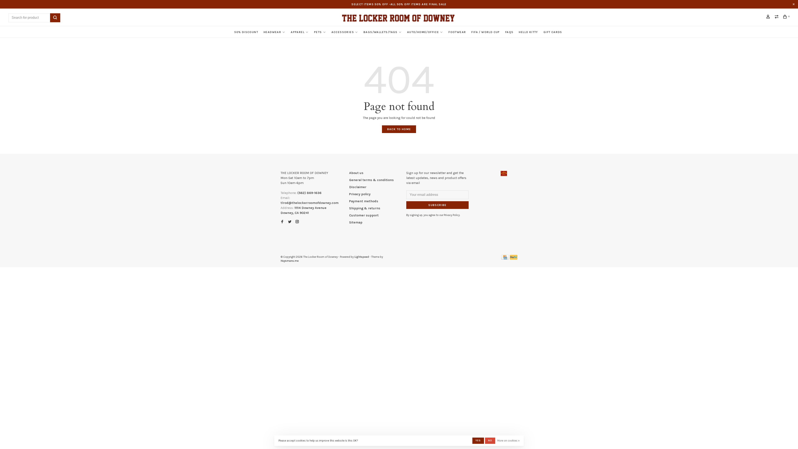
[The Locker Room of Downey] (504, 173)
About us (356, 173)
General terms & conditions (371, 180)
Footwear (457, 32)
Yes (478, 440)
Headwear (272, 32)
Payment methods (363, 201)
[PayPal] (513, 258)
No (490, 440)
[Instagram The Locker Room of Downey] (297, 222)
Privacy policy (360, 194)
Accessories (342, 32)
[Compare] (777, 17)
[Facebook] (282, 222)
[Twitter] (289, 222)
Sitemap (355, 222)
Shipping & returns (364, 208)
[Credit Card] (505, 258)
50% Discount (246, 32)
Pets (318, 32)
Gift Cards (552, 32)
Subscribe (437, 205)
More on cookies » (508, 440)
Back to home (399, 129)
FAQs (509, 32)
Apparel (297, 32)
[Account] (768, 17)
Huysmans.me (290, 260)
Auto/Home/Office (423, 32)
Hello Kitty (528, 32)
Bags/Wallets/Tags (380, 32)
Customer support (364, 215)
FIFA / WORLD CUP (485, 32)
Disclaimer (357, 187)
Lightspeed (361, 256)
